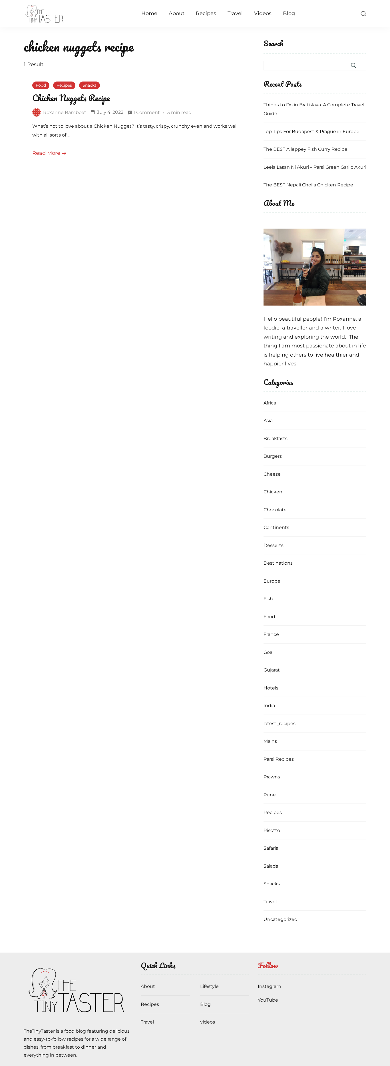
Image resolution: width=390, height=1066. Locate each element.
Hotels (271, 688)
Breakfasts (276, 438)
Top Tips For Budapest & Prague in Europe (311, 131)
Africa (270, 403)
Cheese (272, 474)
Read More (46, 153)
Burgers (273, 456)
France (271, 634)
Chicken (273, 492)
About (176, 13)
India (269, 705)
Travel (235, 13)
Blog (289, 13)
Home (149, 13)
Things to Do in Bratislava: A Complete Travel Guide (314, 109)
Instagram (269, 986)
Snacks (90, 85)
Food (41, 85)
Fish (268, 598)
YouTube (268, 1000)
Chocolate (275, 509)
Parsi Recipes (279, 759)
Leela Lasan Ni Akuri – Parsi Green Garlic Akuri (315, 167)
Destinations (278, 563)
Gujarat (272, 670)
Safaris (271, 848)
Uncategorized (280, 919)
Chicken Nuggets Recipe (71, 98)
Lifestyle (209, 986)
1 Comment (146, 113)
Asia (268, 420)
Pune (270, 795)
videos (207, 1022)
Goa (268, 652)
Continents (276, 527)
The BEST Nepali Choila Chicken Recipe (308, 185)
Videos (263, 13)
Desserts (274, 545)
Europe (272, 581)
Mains (270, 741)
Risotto (272, 830)
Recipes (206, 13)
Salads (271, 866)
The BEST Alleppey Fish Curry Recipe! (306, 149)
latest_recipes (279, 723)
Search (273, 43)
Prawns (272, 777)
